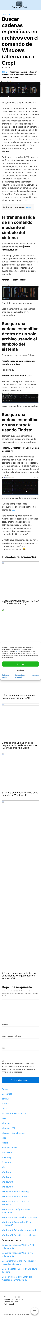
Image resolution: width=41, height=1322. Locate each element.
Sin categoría (8, 1157)
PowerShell (7, 1152)
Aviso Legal (9, 1304)
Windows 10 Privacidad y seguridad (19, 1230)
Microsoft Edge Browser (13, 1133)
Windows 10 (7, 1182)
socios (18, 651)
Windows (6, 1172)
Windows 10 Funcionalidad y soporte (19, 1217)
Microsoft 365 (8, 1128)
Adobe (5, 1089)
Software (6, 1162)
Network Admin (9, 1147)
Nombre (6, 1024)
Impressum (35, 675)
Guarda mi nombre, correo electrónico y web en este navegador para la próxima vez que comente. (18, 1067)
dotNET (5, 1099)
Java (4, 1118)
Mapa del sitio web (12, 1297)
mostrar (28, 207)
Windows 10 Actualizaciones (15, 1191)
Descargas (7, 1094)
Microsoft (6, 15)
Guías (4, 1108)
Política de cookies (5, 676)
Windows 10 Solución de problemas (19, 1235)
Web (4, 1048)
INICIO (4, 72)
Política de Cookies (12, 1302)
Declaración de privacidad (20, 676)
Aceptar (20, 664)
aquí (13, 510)
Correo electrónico (12, 1036)
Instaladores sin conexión (14, 1113)
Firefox (5, 1103)
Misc (4, 1138)
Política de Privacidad (13, 1299)
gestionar (20, 670)
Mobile (5, 1143)
